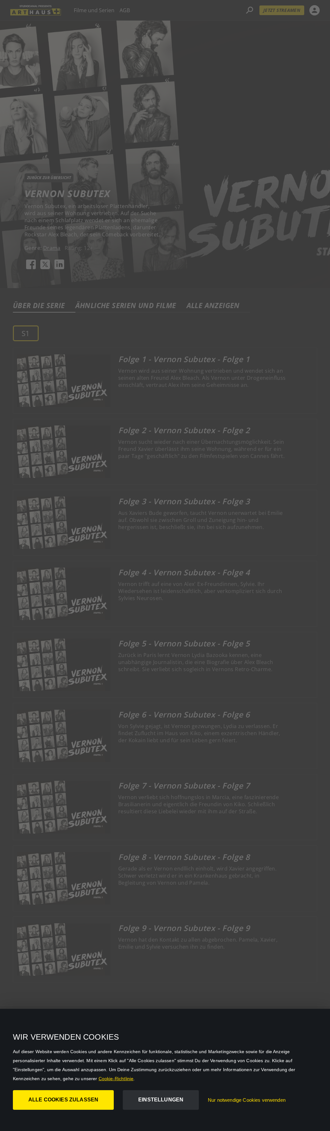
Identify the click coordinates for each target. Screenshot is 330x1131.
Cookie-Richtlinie (116, 1078)
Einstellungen (160, 1099)
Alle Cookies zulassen (63, 1099)
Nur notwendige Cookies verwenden (247, 1100)
